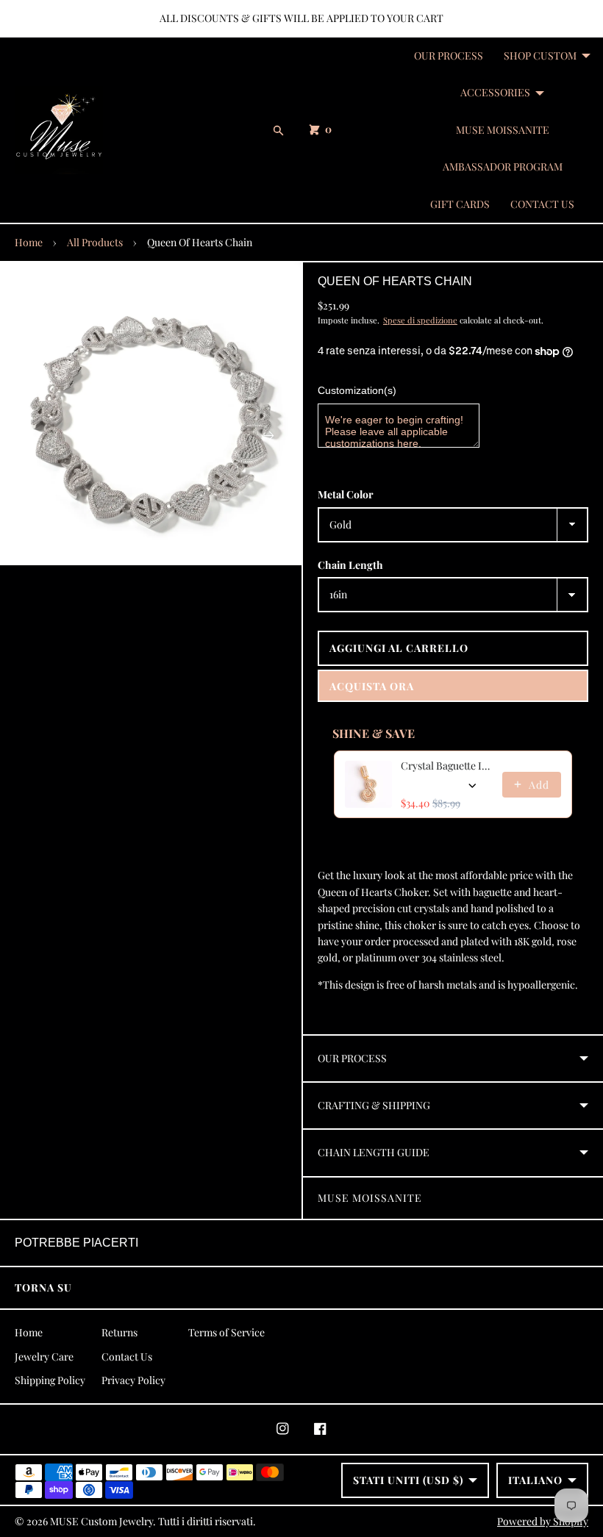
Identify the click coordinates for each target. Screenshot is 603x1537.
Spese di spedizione (420, 320)
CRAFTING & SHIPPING (374, 1105)
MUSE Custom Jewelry (101, 1521)
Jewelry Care (44, 1357)
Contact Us (126, 1357)
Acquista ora (371, 686)
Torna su (43, 1287)
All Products (95, 242)
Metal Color (346, 494)
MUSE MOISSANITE (502, 130)
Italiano (535, 1480)
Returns (119, 1332)
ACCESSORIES (495, 92)
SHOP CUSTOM (540, 55)
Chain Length (350, 565)
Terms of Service (226, 1332)
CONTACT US (542, 204)
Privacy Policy (133, 1380)
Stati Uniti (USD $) (408, 1480)
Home (29, 242)
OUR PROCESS (448, 55)
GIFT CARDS (460, 204)
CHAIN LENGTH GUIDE (373, 1152)
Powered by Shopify (542, 1521)
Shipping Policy (50, 1380)
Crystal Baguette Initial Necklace (447, 766)
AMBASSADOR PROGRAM (503, 166)
